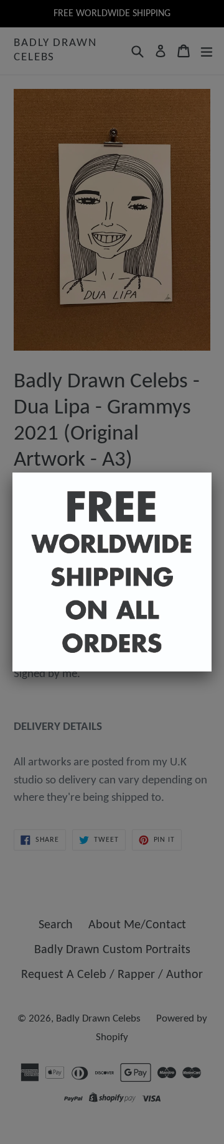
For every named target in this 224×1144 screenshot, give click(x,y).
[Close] (211, 472)
